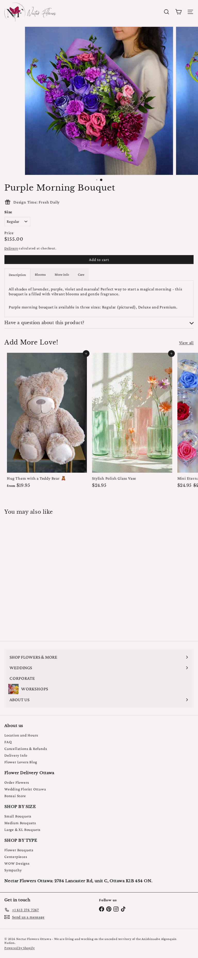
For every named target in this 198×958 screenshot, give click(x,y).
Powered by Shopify (19, 948)
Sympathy (13, 870)
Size (8, 212)
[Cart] (178, 11)
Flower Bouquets (19, 850)
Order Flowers (16, 782)
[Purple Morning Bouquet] (36, 574)
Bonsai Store (15, 796)
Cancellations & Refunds (25, 749)
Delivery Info (15, 755)
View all (186, 342)
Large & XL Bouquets (22, 830)
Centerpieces (15, 857)
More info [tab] (62, 274)
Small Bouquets (17, 816)
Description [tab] (17, 275)
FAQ (8, 742)
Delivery (11, 248)
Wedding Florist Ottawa (25, 789)
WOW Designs (17, 863)
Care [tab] (81, 274)
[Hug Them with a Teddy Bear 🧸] (47, 422)
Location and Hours (21, 735)
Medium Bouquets (20, 823)
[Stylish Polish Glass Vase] (132, 422)
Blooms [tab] (40, 274)
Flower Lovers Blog (20, 762)
